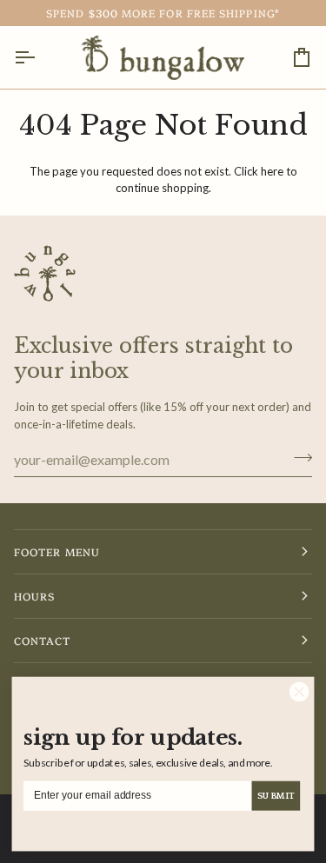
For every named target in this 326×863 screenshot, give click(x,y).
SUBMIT (275, 795)
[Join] (297, 457)
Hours (34, 595)
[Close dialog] (299, 691)
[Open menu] (40, 57)
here (272, 171)
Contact (42, 640)
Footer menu (57, 551)
